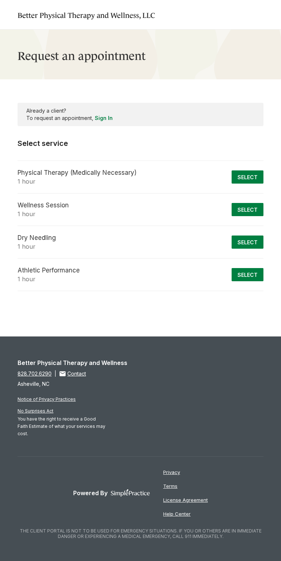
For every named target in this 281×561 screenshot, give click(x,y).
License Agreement (185, 500)
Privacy (171, 472)
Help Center (177, 514)
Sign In (104, 118)
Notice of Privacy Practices (47, 399)
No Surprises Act (35, 411)
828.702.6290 (35, 373)
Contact (76, 373)
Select (247, 177)
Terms (170, 486)
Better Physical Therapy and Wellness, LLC (86, 14)
